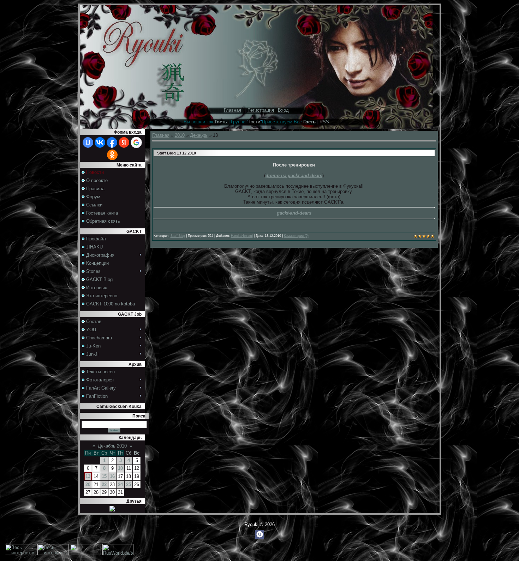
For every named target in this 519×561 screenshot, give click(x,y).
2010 (180, 135)
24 (120, 484)
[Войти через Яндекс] (124, 142)
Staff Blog (178, 236)
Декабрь (199, 135)
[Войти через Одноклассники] (112, 155)
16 (112, 476)
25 (128, 484)
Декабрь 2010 (112, 446)
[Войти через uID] (88, 142)
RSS (324, 121)
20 (87, 484)
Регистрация (260, 110)
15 (104, 476)
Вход (283, 110)
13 (87, 476)
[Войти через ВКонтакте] (100, 142)
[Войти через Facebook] (112, 142)
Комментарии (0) (296, 236)
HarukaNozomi (242, 236)
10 (120, 468)
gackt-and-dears (294, 213)
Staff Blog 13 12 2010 (176, 153)
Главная (232, 110)
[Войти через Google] (136, 142)
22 (104, 484)
